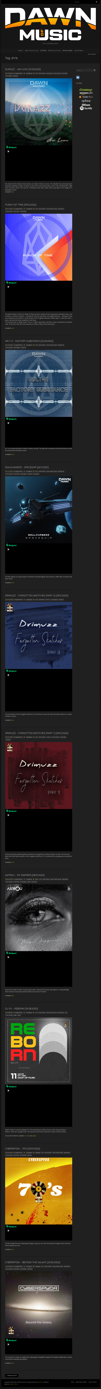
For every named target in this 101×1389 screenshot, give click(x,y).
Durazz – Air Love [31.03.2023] (23, 69)
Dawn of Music (42, 73)
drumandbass (9, 76)
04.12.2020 (10, 737)
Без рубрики (29, 73)
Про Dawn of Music (54, 50)
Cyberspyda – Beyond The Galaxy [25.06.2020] (32, 1262)
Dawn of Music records (52, 208)
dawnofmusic (50, 73)
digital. (34, 1136)
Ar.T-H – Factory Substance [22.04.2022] (29, 340)
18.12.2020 (10, 599)
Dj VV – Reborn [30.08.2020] (21, 1008)
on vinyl (26, 1136)
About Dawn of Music (31, 50)
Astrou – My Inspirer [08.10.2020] (25, 875)
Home (89, 54)
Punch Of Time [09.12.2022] (20, 204)
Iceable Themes (13, 1384)
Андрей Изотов (18, 73)
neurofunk (23, 347)
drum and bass (57, 73)
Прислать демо (67, 50)
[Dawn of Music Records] (50, 9)
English (20, 50)
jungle (15, 1015)
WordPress (40, 1382)
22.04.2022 (10, 345)
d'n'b (36, 73)
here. (12, 192)
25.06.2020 (10, 1266)
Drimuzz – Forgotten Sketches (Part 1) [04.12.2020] (36, 733)
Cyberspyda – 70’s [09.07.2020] (22, 1148)
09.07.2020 (10, 1152)
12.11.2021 (10, 471)
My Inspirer (34, 881)
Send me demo (78, 50)
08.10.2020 (10, 879)
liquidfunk (15, 76)
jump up (29, 1155)
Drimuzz (48, 599)
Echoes (28, 881)
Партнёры (43, 50)
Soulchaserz (36, 474)
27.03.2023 (10, 73)
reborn (19, 1015)
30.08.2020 (10, 1012)
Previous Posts (12, 1375)
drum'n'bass (64, 73)
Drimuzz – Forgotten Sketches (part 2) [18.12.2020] (36, 595)
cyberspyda (37, 1152)
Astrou (36, 879)
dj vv (66, 1012)
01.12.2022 (10, 208)
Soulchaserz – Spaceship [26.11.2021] (27, 467)
